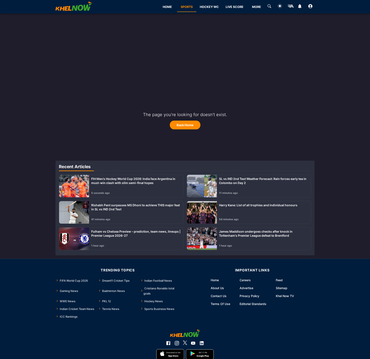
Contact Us (219, 296)
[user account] (310, 6)
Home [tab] (167, 7)
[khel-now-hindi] (290, 7)
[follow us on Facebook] (168, 343)
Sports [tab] (187, 7)
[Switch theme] (280, 6)
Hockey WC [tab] (209, 7)
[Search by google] (269, 7)
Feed (279, 280)
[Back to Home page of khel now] (73, 6)
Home (215, 280)
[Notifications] (300, 6)
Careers (245, 280)
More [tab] (256, 7)
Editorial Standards (253, 304)
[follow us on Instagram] (176, 343)
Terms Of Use (220, 304)
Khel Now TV (285, 296)
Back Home (185, 125)
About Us (217, 288)
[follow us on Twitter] (185, 343)
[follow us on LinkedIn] (201, 343)
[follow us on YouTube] (193, 343)
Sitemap (281, 288)
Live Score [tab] (234, 7)
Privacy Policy (249, 296)
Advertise (246, 288)
